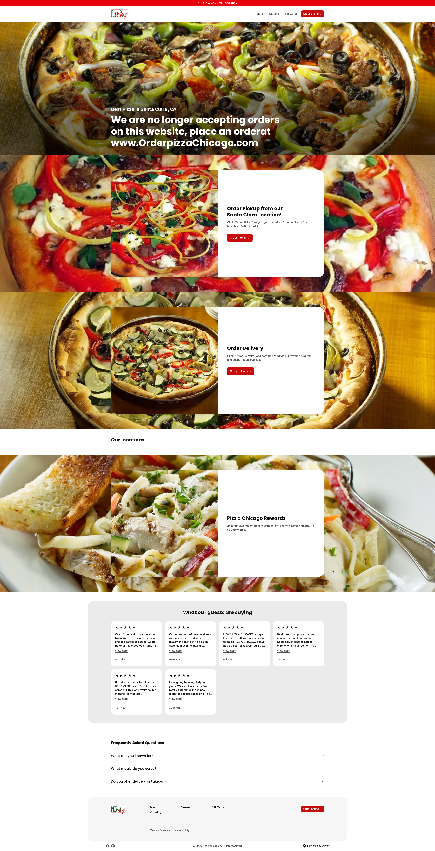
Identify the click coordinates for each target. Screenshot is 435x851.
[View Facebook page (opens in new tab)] (107, 846)
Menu (260, 14)
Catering (155, 812)
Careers (274, 14)
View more (121, 650)
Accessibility (181, 830)
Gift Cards (291, 14)
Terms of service (160, 830)
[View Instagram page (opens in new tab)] (113, 846)
